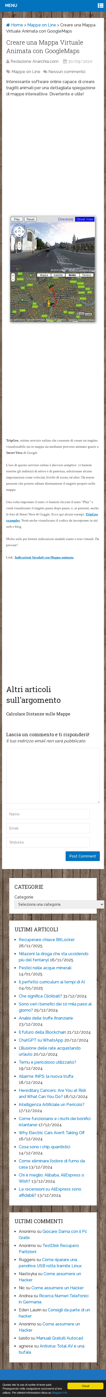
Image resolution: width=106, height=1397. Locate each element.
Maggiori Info (59, 1392)
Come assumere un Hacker (57, 1287)
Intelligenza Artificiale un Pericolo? (51, 1104)
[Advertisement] (53, 155)
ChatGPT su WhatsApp (41, 1040)
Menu (11, 5)
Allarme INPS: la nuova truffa (46, 1076)
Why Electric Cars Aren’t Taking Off (52, 1132)
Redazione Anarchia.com (34, 61)
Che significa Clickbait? (40, 996)
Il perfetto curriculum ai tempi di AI (52, 982)
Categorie (23, 897)
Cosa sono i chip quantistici (44, 1146)
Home (16, 25)
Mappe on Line (41, 25)
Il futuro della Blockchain (42, 1032)
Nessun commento (66, 71)
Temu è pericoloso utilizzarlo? (47, 1062)
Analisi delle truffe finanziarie (46, 1018)
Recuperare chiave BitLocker (47, 939)
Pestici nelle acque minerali (45, 967)
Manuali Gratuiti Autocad (59, 1338)
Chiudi (85, 1386)
